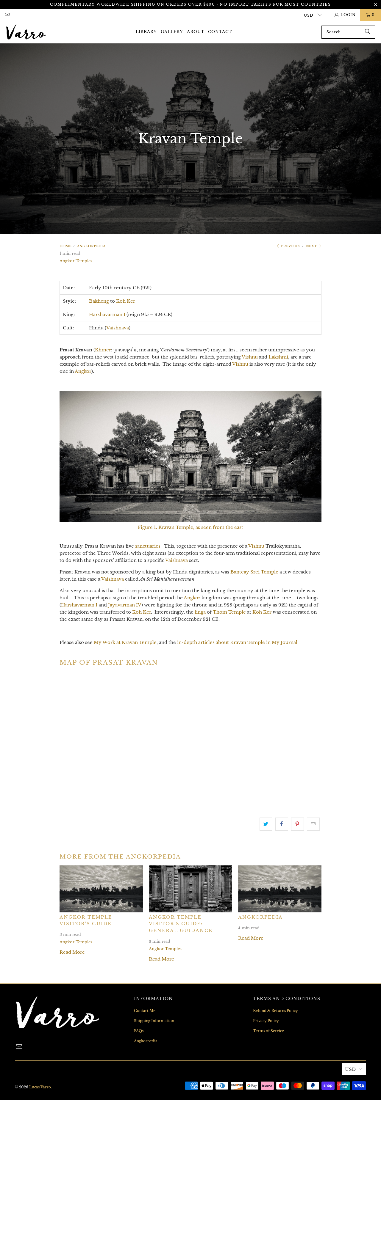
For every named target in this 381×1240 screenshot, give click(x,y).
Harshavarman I (107, 314)
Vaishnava (117, 328)
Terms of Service (268, 1031)
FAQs (138, 1031)
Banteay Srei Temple (254, 572)
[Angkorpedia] (279, 888)
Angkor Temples (76, 261)
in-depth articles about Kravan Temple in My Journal (237, 642)
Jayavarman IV (124, 605)
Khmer (103, 350)
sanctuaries (147, 546)
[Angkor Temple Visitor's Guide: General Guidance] (190, 888)
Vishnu (250, 357)
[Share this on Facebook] (281, 824)
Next (312, 246)
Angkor (83, 371)
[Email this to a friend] (313, 824)
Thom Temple (229, 612)
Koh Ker (125, 301)
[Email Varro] (7, 14)
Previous (290, 246)
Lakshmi (278, 357)
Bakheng (99, 301)
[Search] (367, 32)
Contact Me (144, 1010)
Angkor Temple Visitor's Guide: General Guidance (181, 923)
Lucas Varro (40, 1087)
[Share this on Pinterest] (297, 824)
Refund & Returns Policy (275, 1010)
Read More (72, 952)
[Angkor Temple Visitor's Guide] (101, 888)
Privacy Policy (266, 1021)
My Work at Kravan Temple (125, 642)
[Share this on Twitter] (266, 824)
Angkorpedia (260, 917)
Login (348, 14)
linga (200, 612)
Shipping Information (154, 1021)
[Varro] (26, 32)
